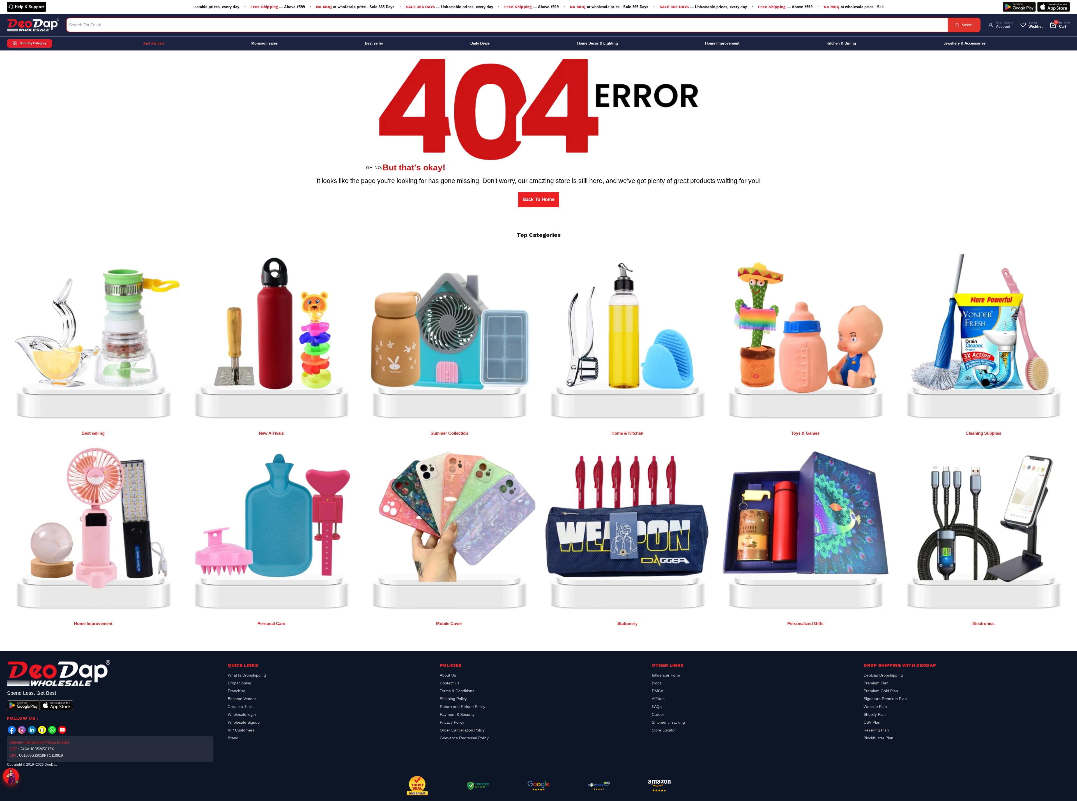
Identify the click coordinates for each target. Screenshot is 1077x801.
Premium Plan (876, 683)
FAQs (657, 706)
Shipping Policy (453, 698)
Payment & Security (457, 714)
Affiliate (658, 698)
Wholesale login (242, 714)
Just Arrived (153, 43)
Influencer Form (666, 676)
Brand (233, 738)
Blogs (657, 683)
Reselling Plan (876, 730)
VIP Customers (241, 730)
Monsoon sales (264, 43)
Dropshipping (239, 683)
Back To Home (538, 199)
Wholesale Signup (244, 722)
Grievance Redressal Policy (464, 738)
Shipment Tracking (668, 722)
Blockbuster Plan (878, 738)
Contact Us (449, 683)
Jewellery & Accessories (964, 43)
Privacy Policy (452, 722)
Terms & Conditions (457, 690)
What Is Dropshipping (247, 676)
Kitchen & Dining (841, 43)
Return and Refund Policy (462, 706)
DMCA (657, 690)
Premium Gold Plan (881, 690)
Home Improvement (722, 43)
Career (658, 714)
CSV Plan (872, 722)
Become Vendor (242, 698)
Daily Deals (480, 43)
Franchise (236, 690)
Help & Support (29, 6)
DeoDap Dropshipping (883, 676)
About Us (448, 676)
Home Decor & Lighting (597, 43)
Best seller (374, 43)
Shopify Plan (875, 714)
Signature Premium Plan (885, 698)
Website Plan (875, 706)
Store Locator (664, 730)
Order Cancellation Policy (462, 730)
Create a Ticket (241, 706)
